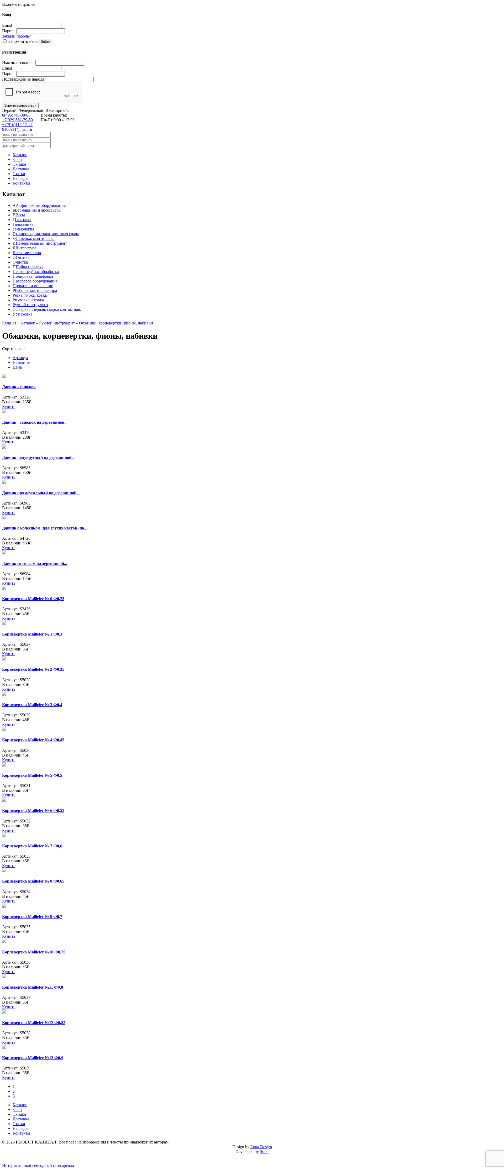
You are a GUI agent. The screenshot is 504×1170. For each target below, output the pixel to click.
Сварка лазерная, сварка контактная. (48, 309)
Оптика (22, 257)
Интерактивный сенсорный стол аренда (38, 1165)
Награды (20, 178)
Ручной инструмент (30, 304)
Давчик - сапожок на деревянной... (34, 422)
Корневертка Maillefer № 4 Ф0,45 (33, 740)
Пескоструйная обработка (36, 271)
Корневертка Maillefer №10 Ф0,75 (33, 952)
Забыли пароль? (16, 36)
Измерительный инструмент (41, 243)
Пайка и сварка (29, 267)
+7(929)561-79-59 (17, 120)
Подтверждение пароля (23, 79)
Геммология (23, 229)
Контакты (21, 183)
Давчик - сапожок (19, 387)
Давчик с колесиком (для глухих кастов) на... (44, 528)
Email (7, 25)
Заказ (17, 159)
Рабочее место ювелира (36, 290)
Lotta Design (261, 1147)
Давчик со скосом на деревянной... (34, 563)
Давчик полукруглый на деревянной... (38, 457)
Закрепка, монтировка (35, 238)
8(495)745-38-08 (16, 115)
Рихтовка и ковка (28, 300)
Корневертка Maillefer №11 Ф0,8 (32, 987)
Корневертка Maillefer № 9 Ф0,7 (32, 916)
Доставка (21, 169)
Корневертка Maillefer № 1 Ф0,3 (32, 634)
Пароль (8, 31)
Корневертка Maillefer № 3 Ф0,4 (32, 704)
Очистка (20, 262)
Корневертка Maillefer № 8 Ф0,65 (33, 881)
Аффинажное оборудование (41, 205)
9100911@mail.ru (17, 129)
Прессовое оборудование (35, 281)
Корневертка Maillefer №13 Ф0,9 (32, 1058)
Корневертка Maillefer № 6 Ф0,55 (33, 810)
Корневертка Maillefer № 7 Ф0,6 (32, 846)
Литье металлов (27, 252)
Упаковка (23, 314)
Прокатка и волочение (33, 286)
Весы (20, 215)
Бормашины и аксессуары (38, 210)
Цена (17, 367)
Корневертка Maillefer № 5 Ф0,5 (32, 775)
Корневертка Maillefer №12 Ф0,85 (33, 1022)
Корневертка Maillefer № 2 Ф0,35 (33, 669)
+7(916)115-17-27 (17, 124)
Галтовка (23, 219)
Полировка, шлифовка (33, 276)
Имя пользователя (18, 62)
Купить (8, 406)
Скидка (19, 164)
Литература (25, 248)
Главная (9, 323)
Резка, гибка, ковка (30, 295)
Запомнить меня (23, 41)
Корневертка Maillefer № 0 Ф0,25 (33, 598)
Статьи (19, 173)
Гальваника (23, 224)
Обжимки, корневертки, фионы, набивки (116, 323)
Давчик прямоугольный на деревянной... (41, 493)
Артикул (20, 357)
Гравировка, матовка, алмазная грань (46, 234)
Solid (264, 1151)
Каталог (20, 155)
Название (21, 362)
